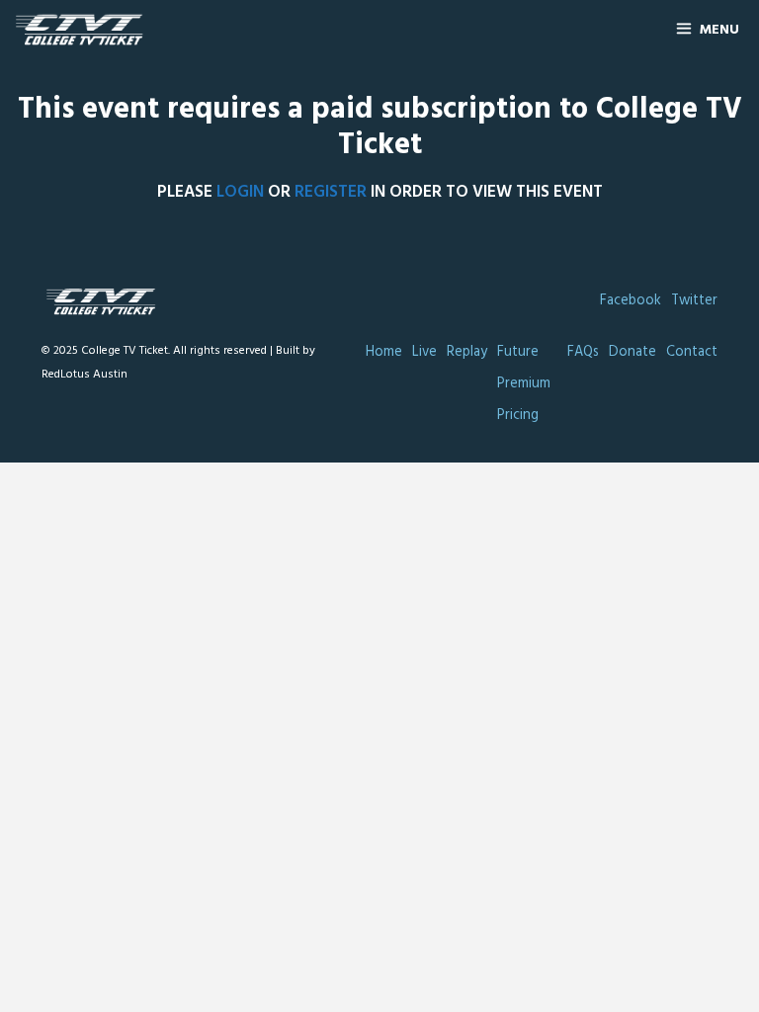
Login (240, 192)
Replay (467, 352)
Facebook (630, 301)
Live (424, 352)
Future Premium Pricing (523, 384)
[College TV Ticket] (84, 30)
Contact (691, 352)
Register (331, 192)
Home (384, 352)
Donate (632, 352)
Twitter (694, 301)
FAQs (583, 352)
